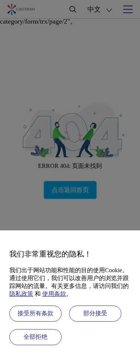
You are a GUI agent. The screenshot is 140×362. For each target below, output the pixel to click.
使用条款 (54, 294)
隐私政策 (21, 294)
